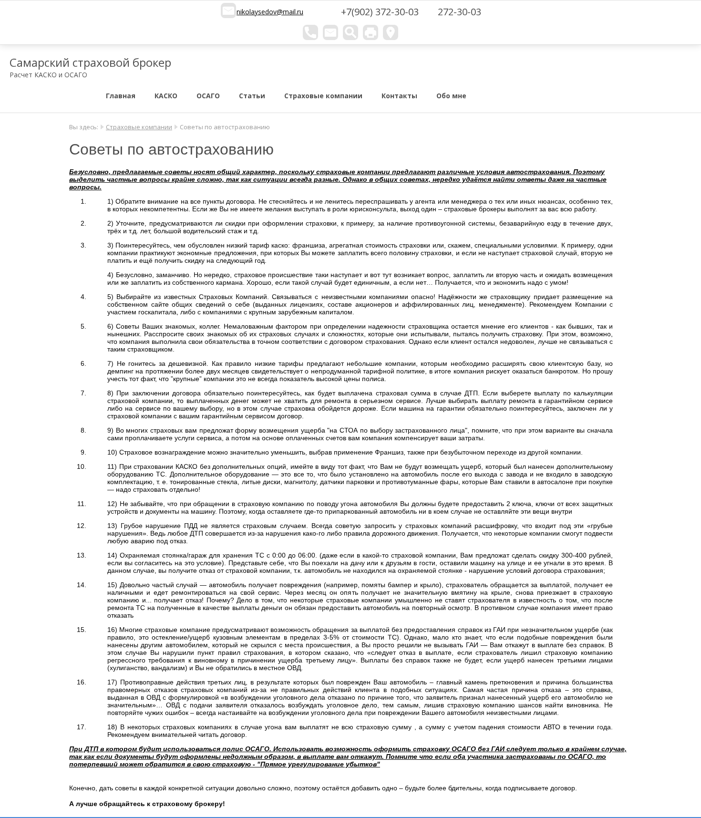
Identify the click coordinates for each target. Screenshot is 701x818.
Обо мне (451, 95)
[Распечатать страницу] (370, 32)
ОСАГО (208, 95)
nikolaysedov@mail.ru (270, 11)
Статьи (252, 95)
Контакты (399, 95)
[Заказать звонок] (310, 32)
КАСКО (166, 95)
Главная (120, 95)
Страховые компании (323, 95)
